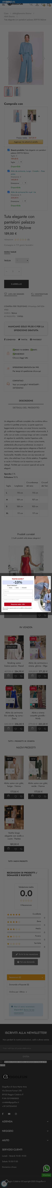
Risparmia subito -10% (18, 604)
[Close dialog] (49, 578)
